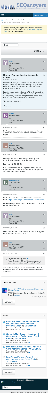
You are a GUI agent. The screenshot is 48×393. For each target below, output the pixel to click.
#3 (44, 155)
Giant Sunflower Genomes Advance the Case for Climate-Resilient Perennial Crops (22, 324)
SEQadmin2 (14, 291)
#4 (44, 194)
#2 (44, 127)
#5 (44, 228)
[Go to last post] (29, 329)
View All (9, 302)
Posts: (11, 70)
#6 (44, 254)
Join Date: (12, 68)
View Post (27, 258)
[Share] (44, 69)
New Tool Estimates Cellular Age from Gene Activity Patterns (23, 348)
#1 (44, 75)
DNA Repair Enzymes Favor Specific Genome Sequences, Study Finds (22, 358)
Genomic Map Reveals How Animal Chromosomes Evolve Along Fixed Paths (22, 336)
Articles (17, 295)
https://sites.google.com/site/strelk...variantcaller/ (26, 200)
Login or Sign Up (39, 15)
